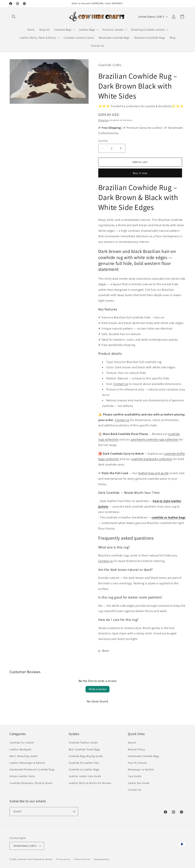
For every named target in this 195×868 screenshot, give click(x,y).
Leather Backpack (20, 749)
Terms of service (82, 859)
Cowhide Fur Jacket (22, 742)
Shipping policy (102, 859)
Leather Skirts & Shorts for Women (90, 783)
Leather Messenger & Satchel (27, 762)
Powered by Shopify (43, 859)
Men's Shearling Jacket (24, 756)
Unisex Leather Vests (22, 776)
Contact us (120, 384)
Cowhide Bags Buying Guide (86, 756)
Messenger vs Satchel (141, 769)
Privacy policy (63, 859)
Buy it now (140, 173)
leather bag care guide (153, 473)
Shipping (103, 120)
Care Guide (134, 776)
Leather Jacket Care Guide (85, 776)
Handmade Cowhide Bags (143, 756)
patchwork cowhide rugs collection (155, 439)
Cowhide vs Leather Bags (84, 769)
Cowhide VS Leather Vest (84, 762)
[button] (14, 16)
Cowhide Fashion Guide (83, 742)
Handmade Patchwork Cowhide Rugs (32, 769)
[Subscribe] (74, 811)
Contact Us (134, 789)
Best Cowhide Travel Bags (84, 749)
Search (132, 742)
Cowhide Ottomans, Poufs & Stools (31, 783)
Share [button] (105, 650)
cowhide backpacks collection (152, 459)
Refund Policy (136, 749)
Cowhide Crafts (25, 859)
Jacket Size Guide (138, 783)
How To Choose (137, 762)
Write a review (97, 689)
